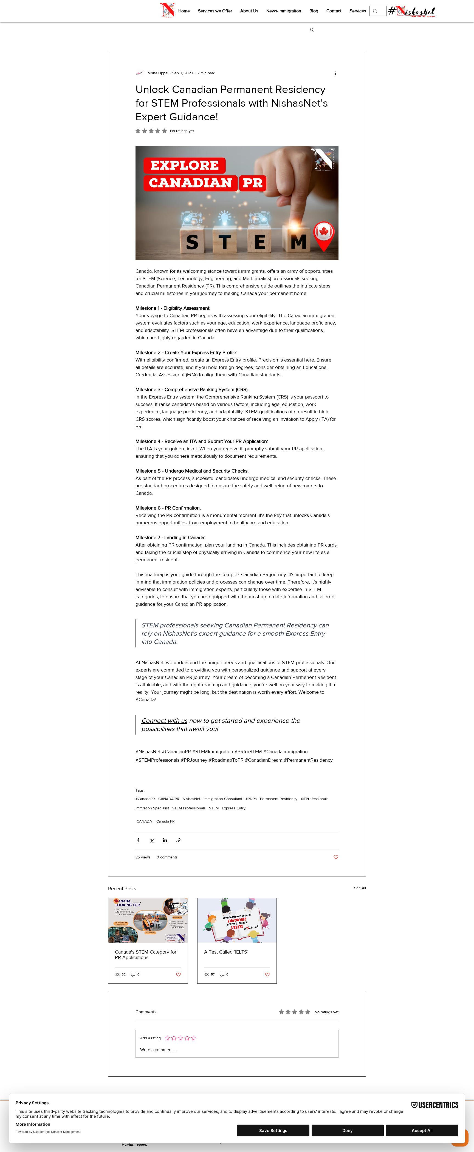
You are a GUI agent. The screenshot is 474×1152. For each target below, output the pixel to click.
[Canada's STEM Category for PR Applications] (148, 920)
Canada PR (165, 821)
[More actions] (335, 73)
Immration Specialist (152, 808)
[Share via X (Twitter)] (151, 840)
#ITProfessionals (315, 799)
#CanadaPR (145, 799)
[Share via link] (178, 840)
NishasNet (191, 799)
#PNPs (251, 799)
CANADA (144, 821)
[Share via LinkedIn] (165, 840)
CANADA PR (168, 799)
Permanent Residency (278, 799)
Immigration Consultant (223, 799)
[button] (312, 29)
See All (360, 888)
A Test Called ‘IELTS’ (226, 952)
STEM (214, 808)
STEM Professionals (189, 808)
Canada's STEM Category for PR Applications (145, 954)
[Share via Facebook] (138, 840)
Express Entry (234, 808)
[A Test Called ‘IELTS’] (237, 920)
